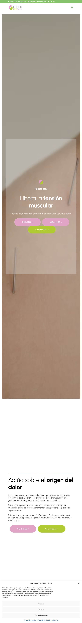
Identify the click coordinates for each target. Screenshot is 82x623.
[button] (79, 583)
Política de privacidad (44, 620)
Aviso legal (55, 620)
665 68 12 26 (55, 222)
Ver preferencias (41, 615)
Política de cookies (30, 620)
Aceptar (41, 604)
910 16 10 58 (26, 222)
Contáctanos (40, 230)
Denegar (41, 609)
